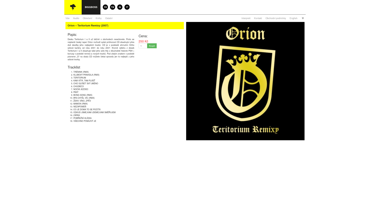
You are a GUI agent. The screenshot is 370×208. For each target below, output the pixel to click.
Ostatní (108, 18)
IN (120, 7)
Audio (76, 18)
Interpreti (246, 18)
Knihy (99, 18)
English (293, 18)
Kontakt (258, 18)
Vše (67, 18)
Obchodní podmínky (276, 18)
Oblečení (87, 18)
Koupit (152, 45)
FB (105, 7)
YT (127, 7)
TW (112, 7)
